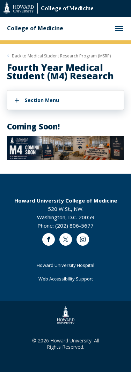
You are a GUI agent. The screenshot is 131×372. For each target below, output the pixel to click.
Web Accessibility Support (65, 279)
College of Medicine (67, 8)
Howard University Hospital (65, 265)
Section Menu (42, 100)
